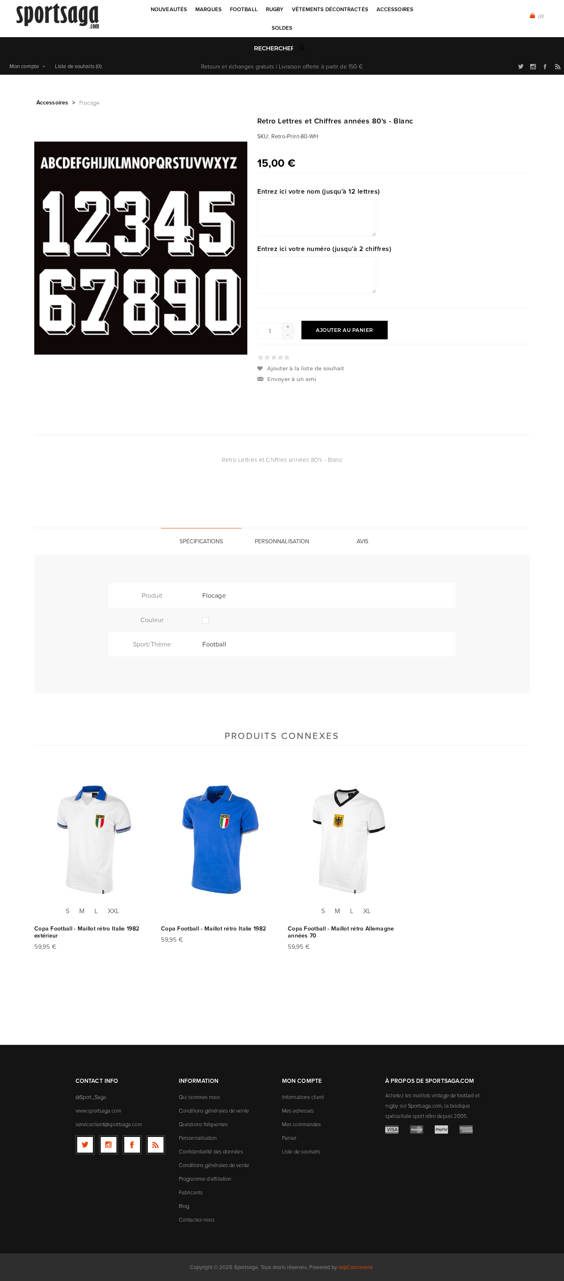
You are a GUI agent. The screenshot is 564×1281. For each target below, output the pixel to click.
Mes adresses (298, 1110)
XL (367, 910)
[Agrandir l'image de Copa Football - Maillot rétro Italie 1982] (219, 841)
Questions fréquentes (203, 1124)
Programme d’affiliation (205, 1178)
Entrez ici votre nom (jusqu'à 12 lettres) (318, 191)
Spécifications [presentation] (201, 541)
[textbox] (273, 48)
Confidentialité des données (211, 1151)
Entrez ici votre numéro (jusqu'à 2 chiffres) (324, 248)
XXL (113, 910)
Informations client (303, 1097)
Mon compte (24, 66)
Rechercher (302, 48)
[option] (92, 871)
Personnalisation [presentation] (282, 541)
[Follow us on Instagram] (108, 1145)
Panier (289, 1137)
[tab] (201, 541)
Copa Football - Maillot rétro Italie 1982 (213, 928)
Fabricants (191, 1192)
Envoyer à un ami (291, 379)
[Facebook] (132, 1145)
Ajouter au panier (344, 330)
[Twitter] (85, 1145)
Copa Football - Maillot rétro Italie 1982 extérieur (86, 932)
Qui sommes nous (199, 1097)
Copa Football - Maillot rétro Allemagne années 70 (341, 932)
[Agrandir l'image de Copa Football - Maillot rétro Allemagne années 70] (346, 841)
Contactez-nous (197, 1219)
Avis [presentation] (362, 541)
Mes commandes (301, 1124)
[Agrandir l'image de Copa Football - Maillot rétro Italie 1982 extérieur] (92, 841)
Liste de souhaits (301, 1151)
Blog (184, 1206)
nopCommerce (355, 1267)
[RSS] (156, 1145)
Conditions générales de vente (214, 1110)
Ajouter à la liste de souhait (305, 368)
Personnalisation (198, 1137)
